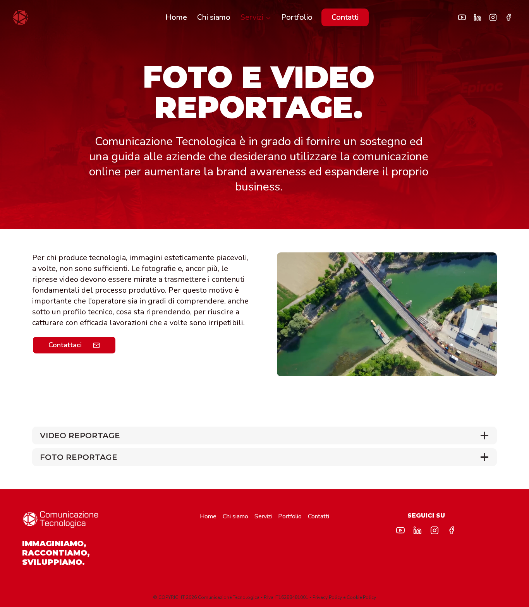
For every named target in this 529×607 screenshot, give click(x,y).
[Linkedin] (477, 17)
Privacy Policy (327, 597)
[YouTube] (462, 17)
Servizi (263, 517)
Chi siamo (213, 17)
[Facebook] (508, 17)
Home (176, 17)
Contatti (345, 17)
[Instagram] (493, 17)
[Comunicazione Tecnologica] (20, 17)
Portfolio (297, 17)
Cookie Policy (361, 597)
